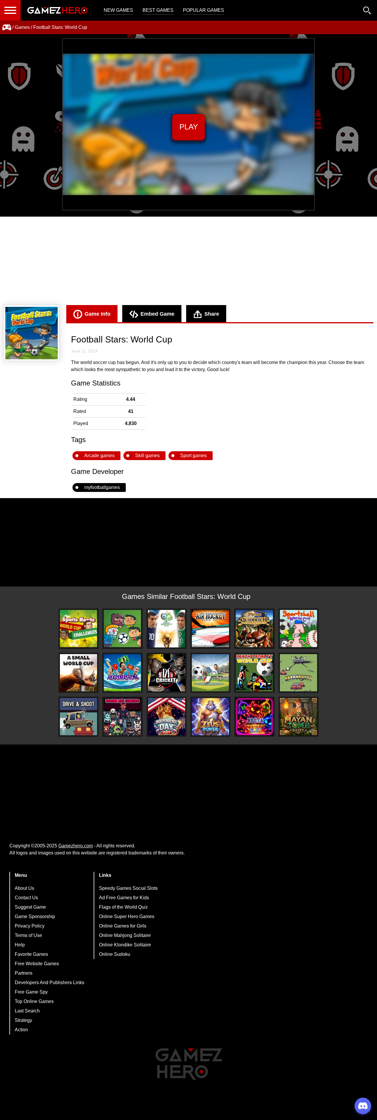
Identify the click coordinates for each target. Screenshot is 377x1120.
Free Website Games (37, 963)
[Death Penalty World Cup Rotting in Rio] (254, 672)
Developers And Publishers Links (49, 982)
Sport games (193, 455)
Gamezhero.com (75, 845)
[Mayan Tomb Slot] (298, 716)
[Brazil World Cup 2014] (210, 672)
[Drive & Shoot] (78, 716)
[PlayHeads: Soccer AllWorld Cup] (122, 628)
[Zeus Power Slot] (210, 716)
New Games (118, 10)
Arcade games (99, 455)
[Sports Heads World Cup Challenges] (78, 628)
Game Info (97, 314)
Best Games (158, 10)
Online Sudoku (114, 954)
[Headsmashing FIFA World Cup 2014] (122, 672)
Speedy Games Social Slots (128, 888)
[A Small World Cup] (78, 672)
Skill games (147, 455)
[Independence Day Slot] (166, 716)
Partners (23, 973)
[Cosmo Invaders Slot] (254, 716)
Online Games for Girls (122, 925)
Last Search (27, 1010)
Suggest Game (30, 907)
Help (20, 944)
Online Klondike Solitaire (125, 944)
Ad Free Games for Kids (124, 897)
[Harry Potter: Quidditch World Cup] (254, 628)
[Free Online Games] (6, 27)
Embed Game (157, 314)
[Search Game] (367, 11)
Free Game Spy (31, 991)
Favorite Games (31, 954)
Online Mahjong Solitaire (125, 935)
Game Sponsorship (35, 916)
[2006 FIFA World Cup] (166, 628)
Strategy (23, 1020)
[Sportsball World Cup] (298, 628)
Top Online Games (34, 1001)
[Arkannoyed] (298, 672)
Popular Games (203, 10)
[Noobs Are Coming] (122, 716)
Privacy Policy (29, 925)
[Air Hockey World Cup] (210, 628)
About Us (24, 888)
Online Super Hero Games (126, 916)
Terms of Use (28, 935)
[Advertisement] (188, 261)
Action (21, 1029)
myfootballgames (102, 487)
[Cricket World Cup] (166, 672)
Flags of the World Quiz (123, 907)
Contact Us (26, 897)
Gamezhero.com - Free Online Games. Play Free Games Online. (57, 10)
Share (211, 314)
